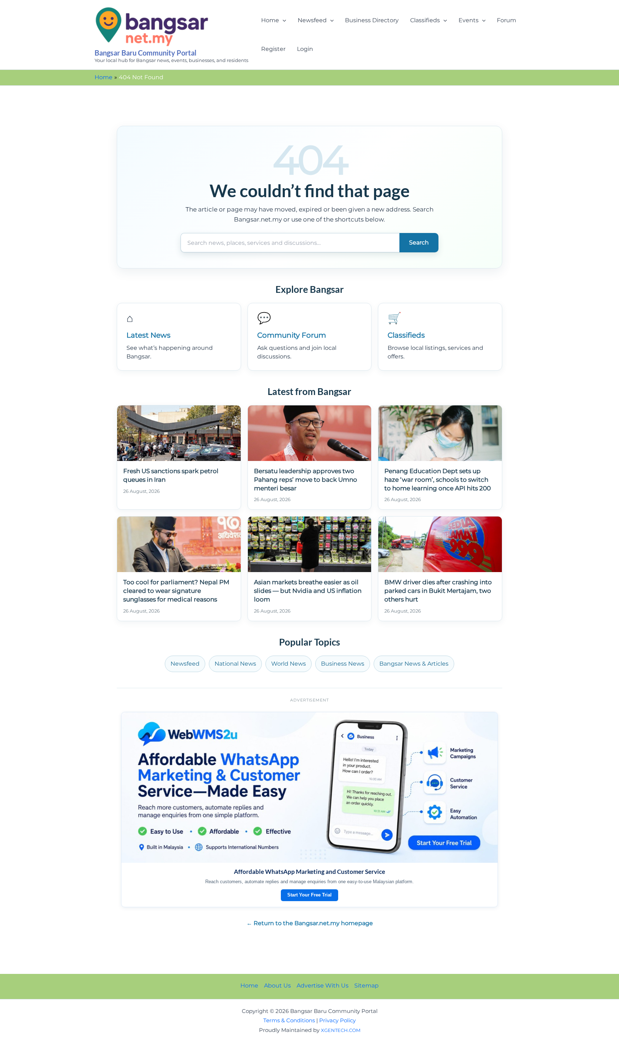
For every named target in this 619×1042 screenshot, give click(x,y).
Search (419, 242)
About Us (277, 985)
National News (235, 663)
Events (469, 20)
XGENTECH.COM (340, 1030)
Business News (342, 663)
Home (270, 20)
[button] (282, 20)
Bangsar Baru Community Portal (145, 52)
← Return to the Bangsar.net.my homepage (309, 923)
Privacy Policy (337, 1020)
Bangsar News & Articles (413, 663)
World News (288, 663)
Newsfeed (312, 20)
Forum (506, 20)
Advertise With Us (323, 985)
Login (305, 49)
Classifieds (425, 20)
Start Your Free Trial (309, 895)
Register (273, 49)
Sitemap (366, 985)
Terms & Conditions (289, 1020)
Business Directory (372, 20)
